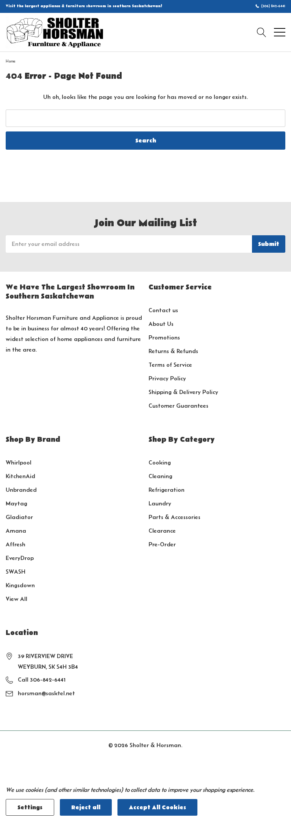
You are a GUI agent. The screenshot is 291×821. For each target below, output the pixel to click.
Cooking (160, 462)
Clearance (162, 530)
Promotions (164, 337)
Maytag (16, 503)
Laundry (160, 503)
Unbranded (21, 489)
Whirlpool (18, 462)
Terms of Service (170, 364)
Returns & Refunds (173, 351)
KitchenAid (20, 476)
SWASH (15, 571)
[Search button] (261, 32)
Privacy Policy (167, 378)
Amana (16, 530)
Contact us (163, 310)
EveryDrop (20, 558)
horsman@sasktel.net (46, 693)
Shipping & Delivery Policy (183, 392)
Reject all (85, 807)
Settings (29, 807)
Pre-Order (162, 544)
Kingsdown (20, 585)
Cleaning (160, 476)
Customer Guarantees (178, 405)
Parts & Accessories (174, 517)
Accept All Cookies (157, 807)
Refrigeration (167, 489)
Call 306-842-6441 (42, 679)
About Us (161, 324)
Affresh (15, 544)
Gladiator (19, 517)
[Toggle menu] (279, 32)
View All (16, 599)
